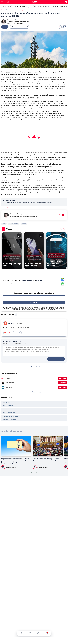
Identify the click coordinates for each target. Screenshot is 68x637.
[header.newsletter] (8, 2)
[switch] (62, 2)
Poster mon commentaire (56, 359)
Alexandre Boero (13, 20)
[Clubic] (34, 2)
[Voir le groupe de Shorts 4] (37, 271)
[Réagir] (60, 26)
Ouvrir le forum (35, 366)
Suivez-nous (5, 26)
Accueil (3, 10)
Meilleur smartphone (40, 6)
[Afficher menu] (2, 1)
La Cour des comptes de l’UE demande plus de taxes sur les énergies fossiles (27, 202)
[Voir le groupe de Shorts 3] (35, 271)
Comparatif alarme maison (34, 392)
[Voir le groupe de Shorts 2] (33, 271)
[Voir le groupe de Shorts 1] (31, 271)
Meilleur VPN (7, 6)
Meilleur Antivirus (20, 6)
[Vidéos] (30, 633)
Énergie (22, 10)
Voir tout (63, 229)
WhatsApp (39, 280)
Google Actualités (26, 280)
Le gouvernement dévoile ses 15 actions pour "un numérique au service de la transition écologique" (15, 461)
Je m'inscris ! (34, 302)
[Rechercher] (5, 2)
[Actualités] (21, 633)
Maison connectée (12, 10)
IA (29, 6)
